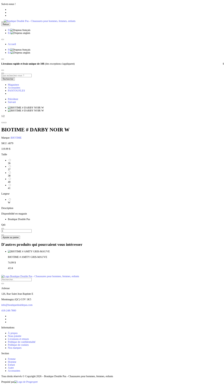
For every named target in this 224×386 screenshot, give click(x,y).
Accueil (12, 44)
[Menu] (2, 21)
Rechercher (8, 79)
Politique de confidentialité (21, 342)
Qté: (3, 224)
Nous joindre (14, 336)
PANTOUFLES (16, 90)
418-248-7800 (8, 310)
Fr (9, 30)
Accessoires (14, 87)
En (9, 33)
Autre (11, 367)
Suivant (12, 102)
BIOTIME (16, 137)
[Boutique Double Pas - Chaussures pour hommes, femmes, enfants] (40, 276)
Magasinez (13, 84)
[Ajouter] (2, 234)
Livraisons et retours (18, 339)
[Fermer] (2, 39)
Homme (12, 361)
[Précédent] (2, 59)
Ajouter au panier (11, 237)
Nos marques (14, 347)
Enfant (11, 364)
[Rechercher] (2, 283)
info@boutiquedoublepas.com (16, 305)
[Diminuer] (2, 228)
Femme (12, 359)
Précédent (13, 99)
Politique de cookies (18, 344)
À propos (13, 333)
